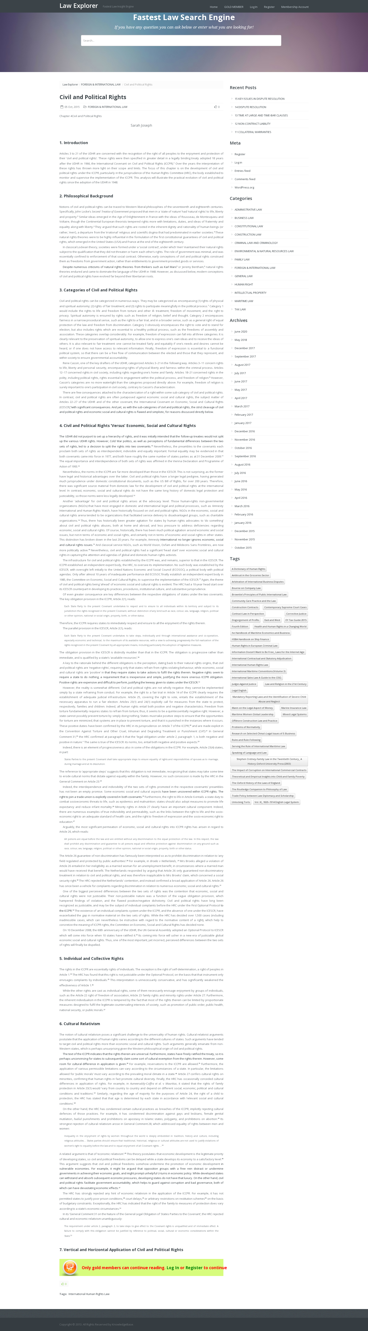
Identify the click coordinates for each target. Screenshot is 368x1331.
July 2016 (240, 473)
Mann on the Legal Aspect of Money (252, 707)
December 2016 (245, 431)
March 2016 (242, 506)
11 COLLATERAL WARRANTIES (253, 132)
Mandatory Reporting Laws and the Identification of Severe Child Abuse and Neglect (269, 699)
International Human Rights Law (89, 1294)
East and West (272, 620)
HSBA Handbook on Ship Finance (250, 639)
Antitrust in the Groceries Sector (250, 575)
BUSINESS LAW (244, 218)
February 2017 (244, 415)
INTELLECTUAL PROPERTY (250, 293)
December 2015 (245, 531)
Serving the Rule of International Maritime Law (258, 746)
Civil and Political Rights (92, 97)
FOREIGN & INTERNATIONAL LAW (101, 84)
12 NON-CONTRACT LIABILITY (252, 124)
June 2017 (241, 381)
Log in (238, 162)
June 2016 (241, 481)
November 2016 (245, 439)
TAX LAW (240, 309)
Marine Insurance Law (293, 707)
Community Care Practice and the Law (254, 600)
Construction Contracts (245, 607)
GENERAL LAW (244, 276)
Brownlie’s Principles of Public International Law (259, 594)
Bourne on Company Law (246, 588)
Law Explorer (79, 5)
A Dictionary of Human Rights (248, 568)
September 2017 (245, 356)
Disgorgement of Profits (245, 620)
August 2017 (242, 365)
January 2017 (243, 423)
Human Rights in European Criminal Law (254, 645)
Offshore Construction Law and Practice (254, 720)
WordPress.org (244, 187)
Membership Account (295, 7)
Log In (253, 7)
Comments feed (245, 179)
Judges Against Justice (244, 684)
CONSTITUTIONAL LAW (249, 226)
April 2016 (241, 498)
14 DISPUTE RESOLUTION (250, 107)
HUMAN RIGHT (244, 284)
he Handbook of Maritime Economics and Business (261, 632)
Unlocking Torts (241, 802)
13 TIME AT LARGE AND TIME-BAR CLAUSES (261, 115)
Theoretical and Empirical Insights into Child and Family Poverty (268, 776)
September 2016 (245, 456)
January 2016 (243, 523)
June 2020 (241, 331)
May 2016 (241, 489)
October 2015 (243, 548)
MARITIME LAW (244, 301)
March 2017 (242, 406)
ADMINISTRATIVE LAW (248, 209)
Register (269, 7)
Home (214, 7)
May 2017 (241, 390)
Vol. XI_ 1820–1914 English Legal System (277, 802)
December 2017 (245, 348)
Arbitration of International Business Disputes (257, 581)
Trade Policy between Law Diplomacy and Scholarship (263, 795)
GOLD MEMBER (233, 7)
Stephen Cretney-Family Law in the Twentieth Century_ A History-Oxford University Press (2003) (269, 761)
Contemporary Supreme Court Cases (285, 607)
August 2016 (242, 464)
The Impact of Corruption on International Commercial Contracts (269, 770)
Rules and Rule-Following (246, 739)
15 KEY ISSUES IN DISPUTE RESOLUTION (260, 99)
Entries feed (242, 171)
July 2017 (240, 373)
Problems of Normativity (246, 727)
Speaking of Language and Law (249, 752)
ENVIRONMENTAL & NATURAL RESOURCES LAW (264, 251)
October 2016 (243, 448)
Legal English (239, 690)
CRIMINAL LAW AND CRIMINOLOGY (256, 243)
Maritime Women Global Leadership (252, 714)
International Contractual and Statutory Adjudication (261, 658)
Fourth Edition (240, 626)
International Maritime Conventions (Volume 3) (258, 671)
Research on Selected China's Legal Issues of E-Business (263, 733)
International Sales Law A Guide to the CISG (256, 677)
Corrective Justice (296, 613)
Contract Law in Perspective (248, 613)
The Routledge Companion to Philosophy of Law (259, 789)
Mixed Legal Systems (294, 714)
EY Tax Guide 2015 (296, 620)
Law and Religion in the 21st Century (285, 684)
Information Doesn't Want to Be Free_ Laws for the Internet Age (268, 652)
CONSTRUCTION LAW (248, 234)
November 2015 (245, 539)
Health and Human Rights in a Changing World (280, 626)
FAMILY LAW (242, 259)
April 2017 (241, 398)
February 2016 (244, 514)
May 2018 (241, 340)
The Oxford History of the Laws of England (256, 782)
